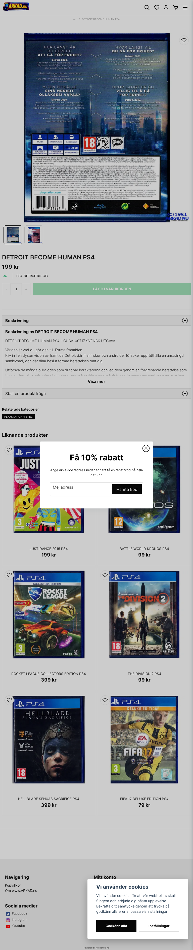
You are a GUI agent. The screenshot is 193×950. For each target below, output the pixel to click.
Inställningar (159, 926)
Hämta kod (126, 489)
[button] (146, 448)
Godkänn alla (116, 926)
